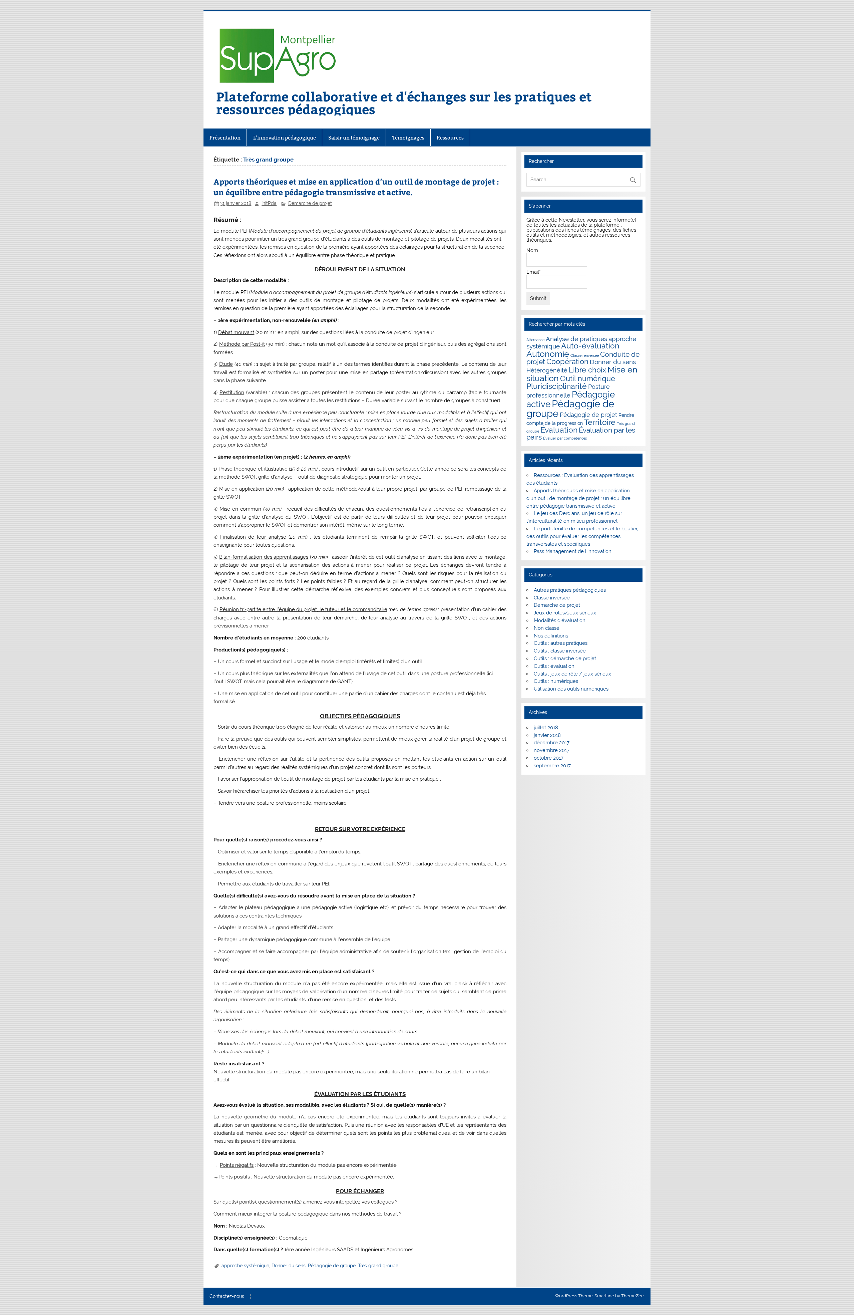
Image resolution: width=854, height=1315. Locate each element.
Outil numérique (587, 378)
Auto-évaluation (590, 345)
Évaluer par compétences (565, 438)
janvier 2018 (547, 735)
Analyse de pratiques (576, 339)
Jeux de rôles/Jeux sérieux (565, 613)
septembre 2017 (552, 766)
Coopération (567, 361)
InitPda (269, 203)
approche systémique (245, 1265)
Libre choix (587, 370)
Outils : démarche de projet (565, 658)
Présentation (225, 138)
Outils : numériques (556, 681)
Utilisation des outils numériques (571, 689)
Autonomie (547, 354)
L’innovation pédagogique (284, 138)
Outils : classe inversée (560, 651)
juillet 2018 (546, 728)
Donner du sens (289, 1265)
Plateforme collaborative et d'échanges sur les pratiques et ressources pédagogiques (404, 102)
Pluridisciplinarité (556, 386)
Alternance (535, 340)
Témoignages (408, 138)
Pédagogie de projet (588, 414)
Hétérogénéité (546, 370)
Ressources (450, 138)
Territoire (599, 422)
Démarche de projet (310, 203)
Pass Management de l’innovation (572, 551)
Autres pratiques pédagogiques (570, 590)
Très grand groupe (378, 1265)
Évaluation (558, 429)
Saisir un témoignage (354, 138)
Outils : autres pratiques (560, 643)
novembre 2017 (551, 750)
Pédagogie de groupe (332, 1265)
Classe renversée (584, 355)
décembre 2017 (551, 743)
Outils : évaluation (554, 666)
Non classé (546, 628)
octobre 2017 (548, 758)
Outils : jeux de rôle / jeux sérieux (572, 674)
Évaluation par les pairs (580, 433)
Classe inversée (552, 598)
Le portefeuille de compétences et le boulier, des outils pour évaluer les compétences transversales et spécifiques (582, 536)
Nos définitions (551, 636)
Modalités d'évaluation (559, 620)
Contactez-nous (226, 1296)
